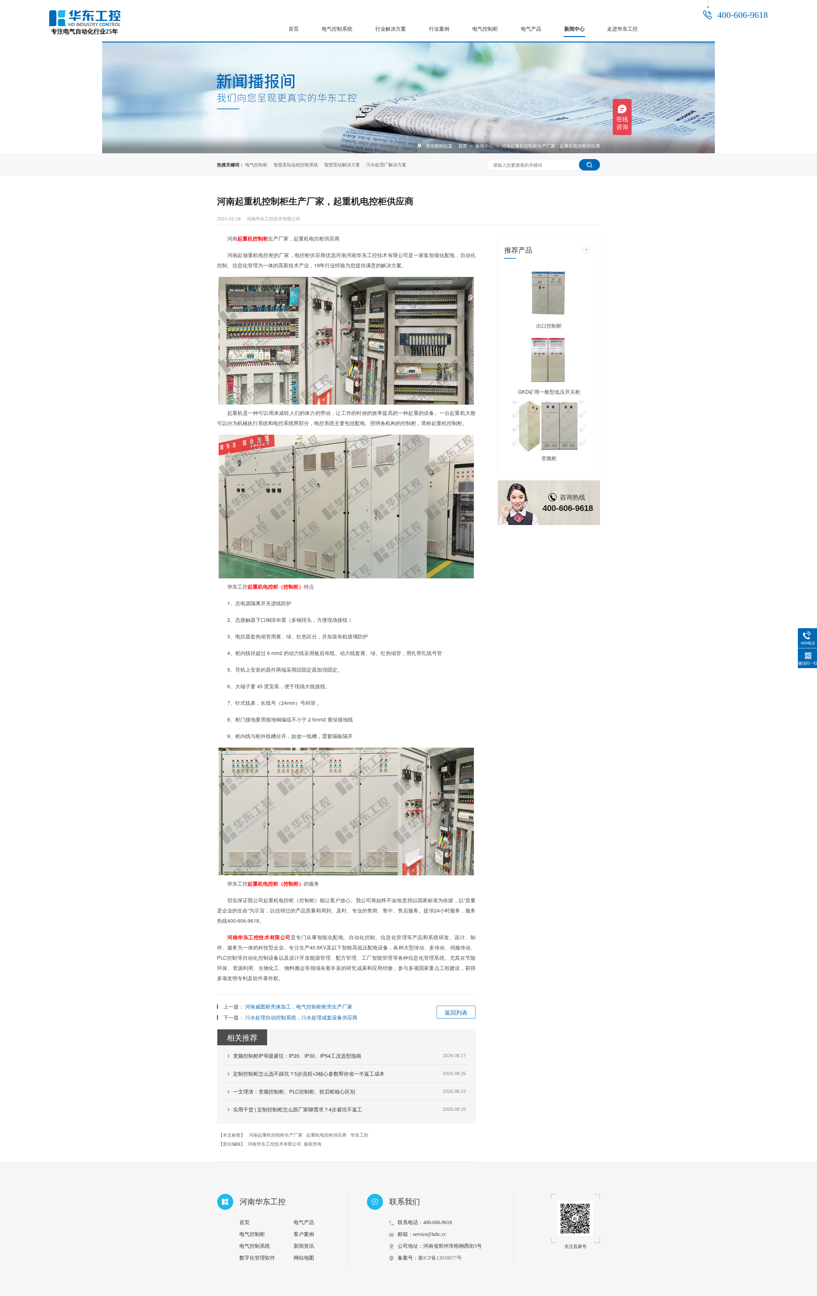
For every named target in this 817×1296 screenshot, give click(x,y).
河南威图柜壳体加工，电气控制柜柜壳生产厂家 (298, 1006)
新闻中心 (574, 29)
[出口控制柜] (549, 293)
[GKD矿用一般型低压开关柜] (549, 360)
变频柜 (549, 458)
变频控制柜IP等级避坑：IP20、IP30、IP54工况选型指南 (297, 1055)
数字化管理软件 (257, 1258)
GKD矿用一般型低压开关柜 (549, 391)
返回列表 (456, 1012)
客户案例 (304, 1234)
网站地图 (304, 1258)
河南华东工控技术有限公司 (259, 937)
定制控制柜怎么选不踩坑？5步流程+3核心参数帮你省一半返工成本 (309, 1073)
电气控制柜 (485, 29)
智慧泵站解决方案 (342, 164)
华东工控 (359, 1135)
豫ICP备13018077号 (440, 1258)
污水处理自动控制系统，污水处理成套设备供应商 (301, 1017)
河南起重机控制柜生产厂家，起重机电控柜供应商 (551, 145)
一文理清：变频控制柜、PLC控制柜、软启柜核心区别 (294, 1091)
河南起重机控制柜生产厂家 (276, 1135)
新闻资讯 (304, 1246)
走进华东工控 (622, 29)
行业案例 (439, 29)
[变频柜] (549, 426)
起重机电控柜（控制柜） (276, 586)
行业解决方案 (390, 29)
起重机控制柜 (252, 238)
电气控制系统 (337, 29)
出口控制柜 (549, 325)
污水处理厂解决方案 (386, 164)
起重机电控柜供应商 (326, 1135)
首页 (294, 29)
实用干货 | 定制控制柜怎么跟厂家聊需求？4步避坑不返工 (297, 1109)
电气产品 (531, 29)
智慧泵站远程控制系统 (296, 164)
